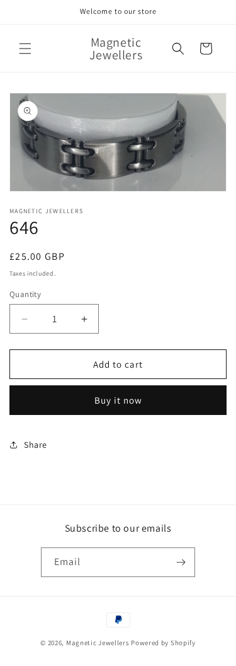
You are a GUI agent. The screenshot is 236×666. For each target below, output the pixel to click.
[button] (25, 48)
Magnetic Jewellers (98, 642)
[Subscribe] (180, 562)
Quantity (25, 294)
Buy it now (118, 400)
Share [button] (35, 444)
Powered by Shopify (163, 642)
